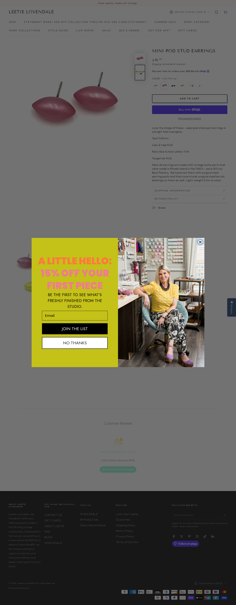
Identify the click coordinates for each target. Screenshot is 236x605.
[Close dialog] (200, 242)
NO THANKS (75, 343)
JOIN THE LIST (75, 329)
